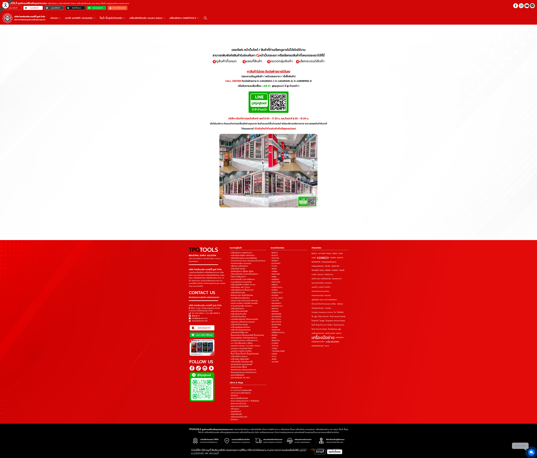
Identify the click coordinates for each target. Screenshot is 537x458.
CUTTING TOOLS (324, 253)
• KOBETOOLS (276, 287)
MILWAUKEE (316, 262)
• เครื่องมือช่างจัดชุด (237, 268)
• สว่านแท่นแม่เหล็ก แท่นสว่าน (241, 306)
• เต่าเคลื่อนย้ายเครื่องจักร (240, 298)
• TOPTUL (275, 346)
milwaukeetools (318, 266)
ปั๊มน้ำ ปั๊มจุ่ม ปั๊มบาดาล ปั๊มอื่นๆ (322, 325)
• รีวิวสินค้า (234, 395)
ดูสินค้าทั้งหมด (226, 61)
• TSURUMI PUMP (278, 351)
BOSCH (314, 253)
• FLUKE (274, 266)
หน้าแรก (54, 18)
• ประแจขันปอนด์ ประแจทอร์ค (241, 282)
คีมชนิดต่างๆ (329, 274)
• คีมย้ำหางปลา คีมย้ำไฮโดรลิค (241, 295)
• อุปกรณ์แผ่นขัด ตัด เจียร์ (240, 377)
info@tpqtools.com (200, 318)
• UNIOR (274, 354)
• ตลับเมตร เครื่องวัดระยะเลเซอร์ (242, 322)
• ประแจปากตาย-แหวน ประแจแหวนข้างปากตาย (247, 260)
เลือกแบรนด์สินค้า (311, 61)
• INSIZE (274, 268)
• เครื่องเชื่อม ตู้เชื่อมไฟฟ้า (239, 359)
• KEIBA (273, 276)
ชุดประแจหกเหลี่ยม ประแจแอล (322, 283)
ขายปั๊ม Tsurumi (317, 274)
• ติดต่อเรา (234, 419)
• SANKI (273, 338)
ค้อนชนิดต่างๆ (337, 279)
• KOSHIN (274, 295)
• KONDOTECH (277, 292)
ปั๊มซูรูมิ (322, 321)
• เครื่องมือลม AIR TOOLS (240, 287)
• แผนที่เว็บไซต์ (235, 411)
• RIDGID (274, 335)
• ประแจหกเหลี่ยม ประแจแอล (240, 263)
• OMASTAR (275, 330)
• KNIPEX (274, 284)
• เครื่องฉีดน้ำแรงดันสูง (239, 324)
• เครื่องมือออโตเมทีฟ (238, 314)
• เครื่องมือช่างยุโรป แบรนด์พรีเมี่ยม (243, 258)
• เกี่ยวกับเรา (234, 409)
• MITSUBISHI (276, 316)
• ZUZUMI (274, 361)
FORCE (334, 253)
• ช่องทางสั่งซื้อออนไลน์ (239, 398)
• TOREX (274, 348)
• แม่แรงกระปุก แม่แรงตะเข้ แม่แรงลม (244, 300)
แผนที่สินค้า (254, 61)
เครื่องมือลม (340, 337)
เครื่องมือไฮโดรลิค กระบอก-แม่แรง (146, 18)
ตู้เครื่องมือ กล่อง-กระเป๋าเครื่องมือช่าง (324, 300)
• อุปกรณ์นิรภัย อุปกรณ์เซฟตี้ (241, 364)
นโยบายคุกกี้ (214, 453)
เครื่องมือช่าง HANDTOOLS (183, 18)
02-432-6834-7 (198, 313)
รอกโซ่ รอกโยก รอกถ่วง (333, 333)
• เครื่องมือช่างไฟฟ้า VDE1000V (242, 255)
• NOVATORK (276, 324)
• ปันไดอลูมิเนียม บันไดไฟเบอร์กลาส (243, 338)
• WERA (274, 359)
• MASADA (275, 311)
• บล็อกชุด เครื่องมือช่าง (239, 266)
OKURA (327, 266)
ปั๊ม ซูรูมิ (314, 316)
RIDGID (327, 270)
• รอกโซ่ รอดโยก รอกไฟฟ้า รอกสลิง (244, 303)
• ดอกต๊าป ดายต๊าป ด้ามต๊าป (241, 351)
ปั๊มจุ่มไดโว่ (315, 321)
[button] (205, 18)
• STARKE (274, 343)
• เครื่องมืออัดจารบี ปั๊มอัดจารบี (241, 290)
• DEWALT (275, 260)
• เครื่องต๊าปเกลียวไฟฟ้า (239, 311)
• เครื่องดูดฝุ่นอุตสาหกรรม (240, 327)
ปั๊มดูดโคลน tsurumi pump (335, 321)
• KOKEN (274, 290)
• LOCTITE (275, 300)
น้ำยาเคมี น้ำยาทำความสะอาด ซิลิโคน (324, 304)
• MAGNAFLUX (276, 306)
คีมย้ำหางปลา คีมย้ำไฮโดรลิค (321, 279)
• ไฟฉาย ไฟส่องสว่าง (238, 276)
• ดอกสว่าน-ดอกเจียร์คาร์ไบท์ (241, 348)
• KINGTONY (275, 282)
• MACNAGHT (276, 303)
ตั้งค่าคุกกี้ (320, 451)
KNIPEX (333, 258)
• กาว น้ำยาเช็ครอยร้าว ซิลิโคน (241, 343)
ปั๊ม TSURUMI (338, 312)
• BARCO (274, 253)
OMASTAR (335, 266)
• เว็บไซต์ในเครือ (236, 414)
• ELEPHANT (276, 263)
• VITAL (274, 356)
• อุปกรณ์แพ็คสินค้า (237, 375)
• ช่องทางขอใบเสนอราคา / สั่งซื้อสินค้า (244, 401)
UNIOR (341, 270)
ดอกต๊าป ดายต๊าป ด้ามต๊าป (321, 287)
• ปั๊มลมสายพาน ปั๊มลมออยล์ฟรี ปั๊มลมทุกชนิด (247, 335)
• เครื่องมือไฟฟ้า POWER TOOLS (242, 284)
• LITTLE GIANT (277, 298)
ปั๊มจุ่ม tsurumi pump (337, 316)
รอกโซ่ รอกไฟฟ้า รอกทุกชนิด (79, 18)
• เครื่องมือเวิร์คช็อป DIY (239, 332)
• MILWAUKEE (276, 314)
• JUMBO (274, 271)
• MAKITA (274, 308)
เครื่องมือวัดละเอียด (318, 341)
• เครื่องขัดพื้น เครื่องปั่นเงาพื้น (241, 361)
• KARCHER (275, 274)
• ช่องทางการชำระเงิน (238, 403)
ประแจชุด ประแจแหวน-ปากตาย (322, 312)
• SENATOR (275, 340)
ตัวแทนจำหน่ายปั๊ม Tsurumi (321, 295)
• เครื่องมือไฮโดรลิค (237, 292)
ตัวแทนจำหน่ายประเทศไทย (320, 291)
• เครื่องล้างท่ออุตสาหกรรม (240, 330)
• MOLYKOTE (276, 322)
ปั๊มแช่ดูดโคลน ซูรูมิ (334, 329)
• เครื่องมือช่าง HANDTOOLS (241, 253)
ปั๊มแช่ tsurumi (339, 325)
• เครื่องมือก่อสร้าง (237, 308)
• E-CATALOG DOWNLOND (241, 390)
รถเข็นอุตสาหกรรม (318, 333)
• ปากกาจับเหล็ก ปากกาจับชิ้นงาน (242, 279)
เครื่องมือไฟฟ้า (332, 341)
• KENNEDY (275, 279)
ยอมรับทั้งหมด (335, 451)
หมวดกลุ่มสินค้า (281, 61)
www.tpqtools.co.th (200, 321)
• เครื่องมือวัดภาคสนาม (239, 356)
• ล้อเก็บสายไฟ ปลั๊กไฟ (238, 367)
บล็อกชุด (340, 304)
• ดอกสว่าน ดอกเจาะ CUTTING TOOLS (245, 346)
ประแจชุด (328, 308)
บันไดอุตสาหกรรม (318, 308)
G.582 (314, 258)
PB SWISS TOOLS (318, 270)
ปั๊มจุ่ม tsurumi (323, 316)
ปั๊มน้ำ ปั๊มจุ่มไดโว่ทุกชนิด (111, 18)
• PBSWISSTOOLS (278, 332)
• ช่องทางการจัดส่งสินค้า (239, 406)
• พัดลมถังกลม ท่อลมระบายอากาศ (243, 369)
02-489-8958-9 (213, 313)
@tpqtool (196, 315)
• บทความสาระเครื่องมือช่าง (240, 393)
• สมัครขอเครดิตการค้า (238, 417)
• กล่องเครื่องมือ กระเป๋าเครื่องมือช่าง (244, 274)
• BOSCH (274, 255)
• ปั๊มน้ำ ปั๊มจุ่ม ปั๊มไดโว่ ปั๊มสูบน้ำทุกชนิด (244, 354)
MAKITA (340, 258)
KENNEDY (323, 258)
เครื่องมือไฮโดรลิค (318, 346)
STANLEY (335, 270)
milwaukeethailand (329, 262)
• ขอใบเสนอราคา (236, 387)
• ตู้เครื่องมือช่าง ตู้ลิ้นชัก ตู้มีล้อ (242, 271)
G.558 (340, 253)
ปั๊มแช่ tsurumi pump (319, 329)
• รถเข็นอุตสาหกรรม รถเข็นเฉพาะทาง (244, 340)
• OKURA (274, 327)
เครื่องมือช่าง (323, 337)
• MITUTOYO (276, 319)
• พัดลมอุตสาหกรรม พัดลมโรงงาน (243, 372)
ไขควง (327, 346)
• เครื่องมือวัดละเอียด (238, 316)
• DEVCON (275, 258)
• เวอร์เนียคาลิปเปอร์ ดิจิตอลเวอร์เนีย (244, 319)
